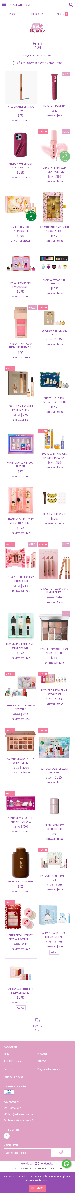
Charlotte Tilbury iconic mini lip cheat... (54, 590)
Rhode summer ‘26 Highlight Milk (54, 827)
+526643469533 (15, 1108)
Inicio (6, 1053)
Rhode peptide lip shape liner (21, 108)
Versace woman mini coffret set (54, 281)
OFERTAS (42, 1061)
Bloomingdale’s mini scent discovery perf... (54, 229)
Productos (42, 1053)
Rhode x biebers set (54, 514)
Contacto (8, 1069)
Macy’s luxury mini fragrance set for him (54, 400)
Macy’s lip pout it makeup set (54, 878)
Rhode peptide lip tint (54, 105)
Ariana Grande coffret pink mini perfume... (21, 819)
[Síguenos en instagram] (7, 1136)
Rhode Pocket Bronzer (21, 881)
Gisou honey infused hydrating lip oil (54, 169)
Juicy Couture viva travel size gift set (54, 692)
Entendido (37, 1188)
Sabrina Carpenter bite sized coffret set (21, 990)
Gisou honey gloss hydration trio (20, 229)
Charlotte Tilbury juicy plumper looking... (21, 579)
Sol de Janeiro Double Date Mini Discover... (54, 455)
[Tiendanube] (37, 1165)
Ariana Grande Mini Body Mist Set (21, 464)
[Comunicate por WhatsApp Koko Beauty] (66, 1163)
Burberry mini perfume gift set (54, 332)
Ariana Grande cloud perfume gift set (54, 935)
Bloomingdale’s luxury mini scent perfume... (21, 521)
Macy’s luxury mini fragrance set (20, 284)
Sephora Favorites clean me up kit (54, 770)
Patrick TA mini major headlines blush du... (20, 345)
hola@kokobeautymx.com (20, 1114)
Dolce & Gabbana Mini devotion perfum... (21, 408)
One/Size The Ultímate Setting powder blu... (21, 937)
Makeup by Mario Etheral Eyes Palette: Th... (54, 651)
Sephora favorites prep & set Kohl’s (21, 707)
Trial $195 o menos (13, 1061)
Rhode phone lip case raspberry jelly (20, 165)
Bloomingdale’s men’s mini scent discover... (20, 646)
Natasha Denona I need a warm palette (20, 760)
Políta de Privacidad (13, 1077)
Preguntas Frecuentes (49, 1069)
